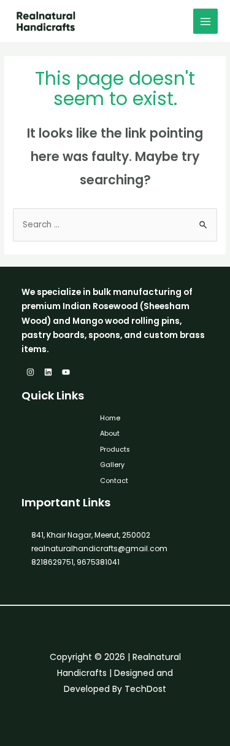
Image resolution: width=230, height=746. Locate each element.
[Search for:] (115, 224)
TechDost (145, 689)
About (110, 433)
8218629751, (53, 562)
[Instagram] (30, 372)
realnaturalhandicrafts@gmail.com (99, 548)
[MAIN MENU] (205, 21)
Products (115, 449)
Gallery (112, 464)
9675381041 (97, 562)
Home (110, 418)
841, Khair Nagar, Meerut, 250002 (90, 535)
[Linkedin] (48, 372)
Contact (114, 480)
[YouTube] (66, 372)
